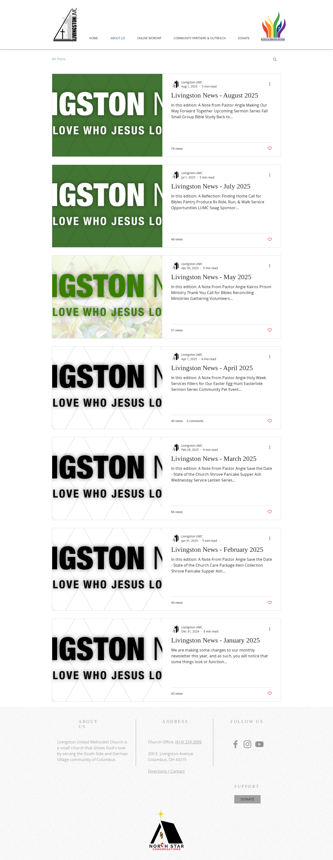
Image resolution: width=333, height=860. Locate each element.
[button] (275, 59)
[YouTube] (259, 744)
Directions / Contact (166, 771)
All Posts (59, 59)
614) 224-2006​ (189, 742)
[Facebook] (235, 744)
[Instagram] (247, 744)
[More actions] (271, 84)
